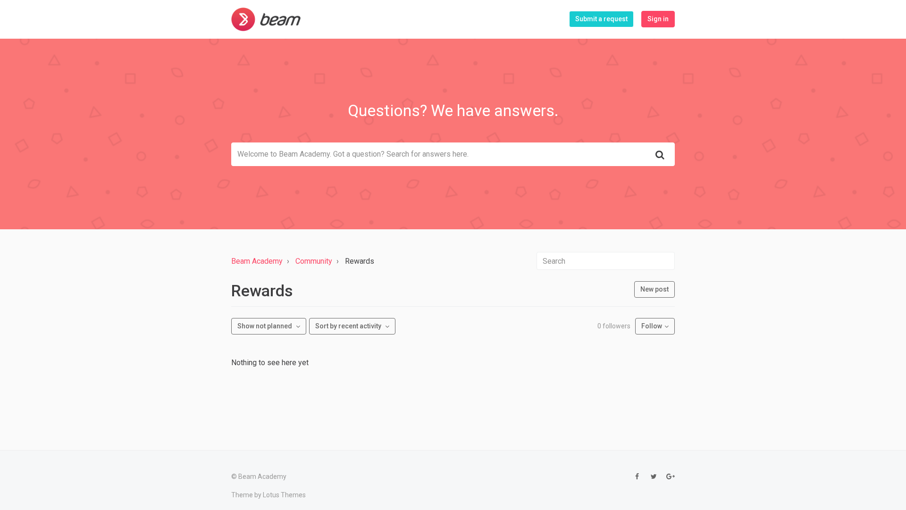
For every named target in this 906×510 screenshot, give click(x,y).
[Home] (266, 19)
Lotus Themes (284, 495)
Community (313, 261)
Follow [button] (651, 326)
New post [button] (654, 289)
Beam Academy (257, 261)
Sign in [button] (658, 19)
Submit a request (601, 19)
